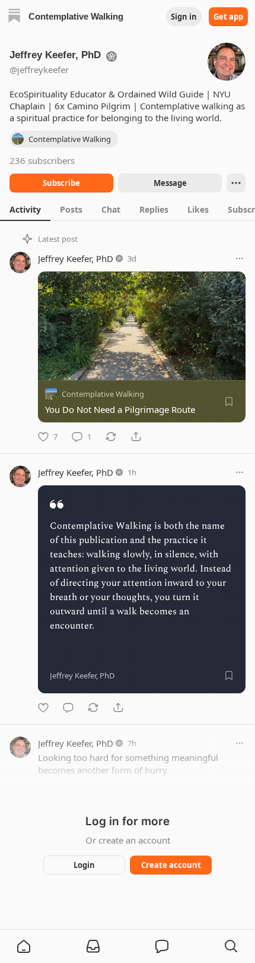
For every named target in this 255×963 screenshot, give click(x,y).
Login (84, 865)
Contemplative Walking (103, 394)
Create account (171, 865)
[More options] (239, 258)
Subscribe (61, 183)
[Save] (228, 401)
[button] (23, 946)
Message (170, 183)
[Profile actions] (236, 182)
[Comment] (68, 707)
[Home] (14, 17)
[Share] (136, 436)
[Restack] (111, 436)
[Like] (43, 707)
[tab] (25, 209)
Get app (228, 16)
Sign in (184, 16)
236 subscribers (42, 160)
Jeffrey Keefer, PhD (75, 258)
